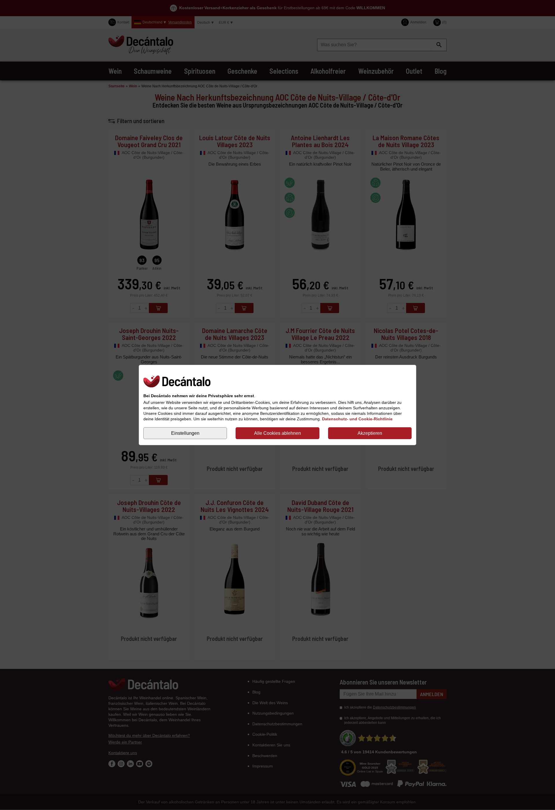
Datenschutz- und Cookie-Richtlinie (357, 419)
